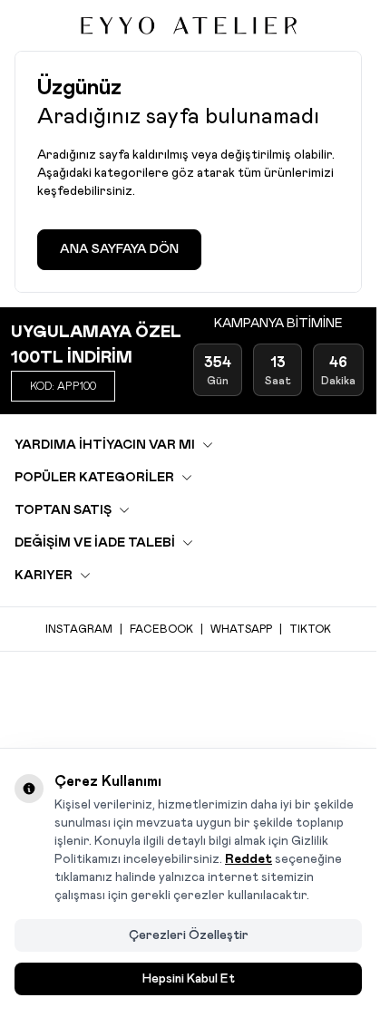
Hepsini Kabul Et (188, 979)
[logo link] (188, 25)
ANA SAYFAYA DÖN (119, 249)
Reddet (248, 859)
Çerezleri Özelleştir (189, 935)
